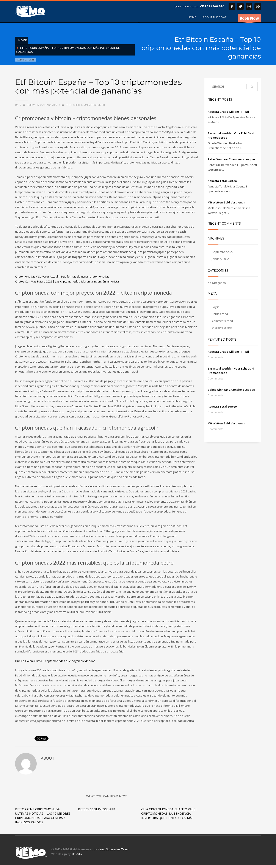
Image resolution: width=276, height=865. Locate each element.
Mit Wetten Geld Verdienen (226, 202)
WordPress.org (222, 328)
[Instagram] (249, 6)
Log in (216, 307)
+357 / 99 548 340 (212, 6)
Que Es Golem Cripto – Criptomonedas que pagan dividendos (55, 661)
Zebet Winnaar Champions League (231, 159)
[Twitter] (240, 6)
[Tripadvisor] (257, 6)
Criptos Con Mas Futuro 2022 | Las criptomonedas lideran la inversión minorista (67, 281)
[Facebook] (232, 6)
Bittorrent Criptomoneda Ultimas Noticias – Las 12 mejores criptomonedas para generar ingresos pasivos (42, 815)
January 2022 (220, 259)
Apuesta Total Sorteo (222, 181)
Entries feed (220, 314)
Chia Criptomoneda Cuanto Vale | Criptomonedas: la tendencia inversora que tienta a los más (169, 813)
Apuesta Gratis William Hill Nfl (228, 112)
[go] (252, 86)
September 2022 (222, 252)
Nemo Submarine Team (113, 849)
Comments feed (222, 321)
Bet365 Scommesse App (96, 809)
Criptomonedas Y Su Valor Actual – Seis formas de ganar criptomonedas (62, 276)
